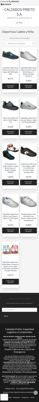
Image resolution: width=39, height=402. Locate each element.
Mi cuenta (9, 397)
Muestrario (16, 397)
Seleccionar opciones (10, 86)
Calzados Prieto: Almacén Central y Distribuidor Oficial (18, 393)
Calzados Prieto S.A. (19, 12)
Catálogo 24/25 (10, 388)
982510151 (15, 1)
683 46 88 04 (6, 4)
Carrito (32, 397)
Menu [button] (21, 22)
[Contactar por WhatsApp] (36, 393)
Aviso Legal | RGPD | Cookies (25, 388)
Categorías (25, 397)
